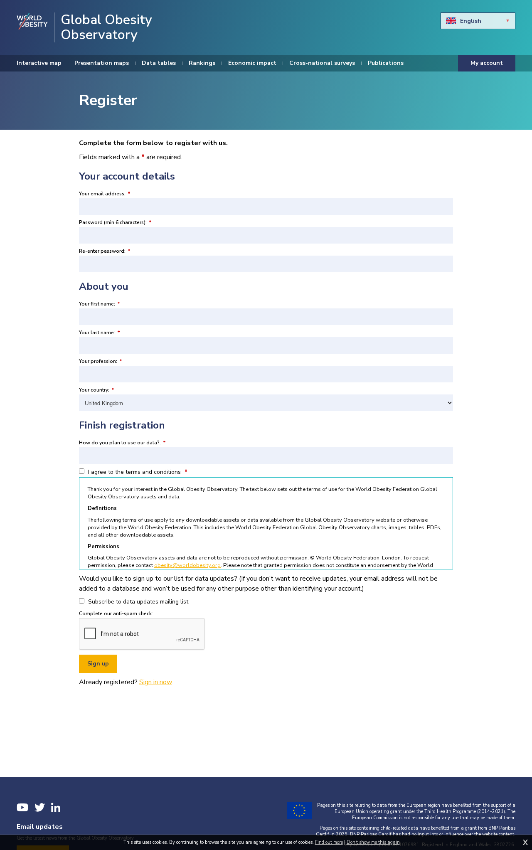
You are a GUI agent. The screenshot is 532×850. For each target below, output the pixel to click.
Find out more (329, 842)
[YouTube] (22, 807)
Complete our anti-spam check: (116, 613)
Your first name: (99, 304)
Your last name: (99, 332)
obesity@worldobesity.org (187, 565)
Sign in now (155, 682)
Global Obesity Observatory (106, 27)
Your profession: (100, 361)
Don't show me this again (373, 842)
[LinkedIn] (55, 807)
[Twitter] (39, 807)
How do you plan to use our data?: (122, 442)
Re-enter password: (105, 251)
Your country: (96, 390)
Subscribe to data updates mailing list (137, 602)
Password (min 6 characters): (115, 222)
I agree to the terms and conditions (136, 472)
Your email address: (105, 193)
